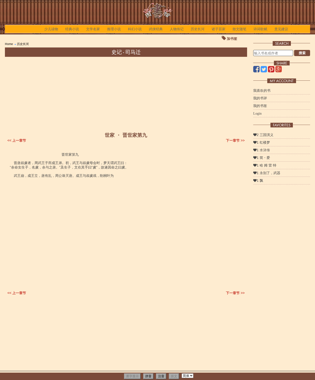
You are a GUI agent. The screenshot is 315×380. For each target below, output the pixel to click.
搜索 (302, 53)
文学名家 (93, 29)
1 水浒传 (263, 150)
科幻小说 (135, 29)
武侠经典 (156, 29)
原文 (174, 376)
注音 (161, 376)
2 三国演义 (265, 135)
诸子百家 (218, 29)
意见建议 (281, 29)
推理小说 (114, 29)
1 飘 (260, 180)
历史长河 (198, 29)
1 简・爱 (263, 158)
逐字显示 (132, 376)
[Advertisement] (126, 93)
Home (9, 44)
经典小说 (72, 29)
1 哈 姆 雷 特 (266, 165)
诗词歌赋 (260, 29)
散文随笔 (239, 29)
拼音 (148, 376)
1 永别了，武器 (268, 173)
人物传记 (177, 29)
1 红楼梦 (263, 142)
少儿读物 (51, 29)
